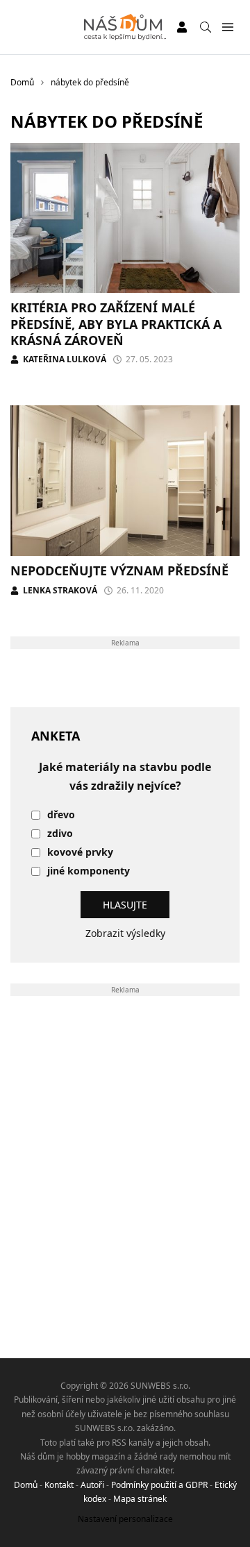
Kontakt (59, 1485)
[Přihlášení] (182, 27)
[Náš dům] (125, 27)
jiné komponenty (88, 871)
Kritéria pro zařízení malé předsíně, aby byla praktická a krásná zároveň (116, 323)
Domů (26, 1485)
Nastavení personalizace (125, 1519)
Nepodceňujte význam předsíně (119, 570)
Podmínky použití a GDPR (159, 1485)
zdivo (60, 834)
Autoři (92, 1485)
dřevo (61, 815)
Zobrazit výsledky (125, 933)
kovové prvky (80, 853)
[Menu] (227, 27)
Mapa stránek (140, 1499)
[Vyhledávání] (205, 27)
